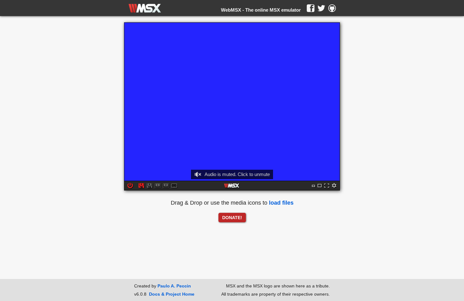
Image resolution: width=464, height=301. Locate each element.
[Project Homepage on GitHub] (332, 8)
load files (281, 203)
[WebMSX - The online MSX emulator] (145, 8)
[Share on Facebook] (310, 8)
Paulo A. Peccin (174, 285)
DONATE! (232, 217)
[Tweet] (321, 8)
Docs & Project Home (171, 294)
